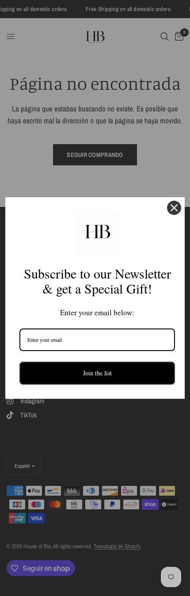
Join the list (97, 373)
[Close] (174, 207)
